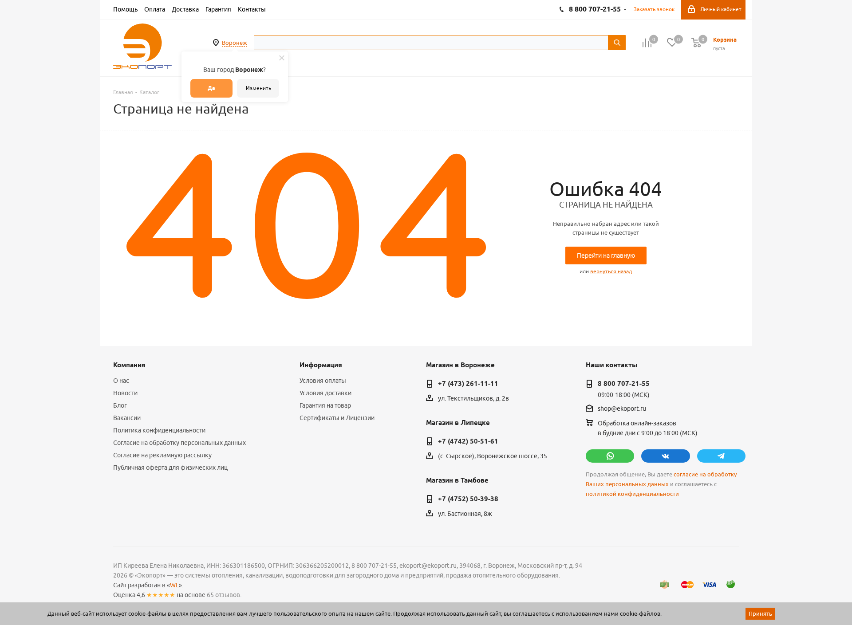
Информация (321, 365)
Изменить (258, 88)
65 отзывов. (224, 594)
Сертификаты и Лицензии (337, 417)
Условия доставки (325, 393)
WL (174, 585)
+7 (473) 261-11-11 (468, 384)
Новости (125, 393)
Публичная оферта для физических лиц (170, 467)
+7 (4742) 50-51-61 (468, 441)
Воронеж (234, 42)
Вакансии (127, 417)
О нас (121, 380)
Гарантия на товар (325, 405)
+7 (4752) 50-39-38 (468, 499)
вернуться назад (611, 271)
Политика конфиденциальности (159, 430)
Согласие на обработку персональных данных (179, 442)
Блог (120, 405)
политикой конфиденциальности (632, 494)
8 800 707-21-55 (624, 384)
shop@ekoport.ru (622, 409)
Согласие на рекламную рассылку (162, 455)
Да (211, 88)
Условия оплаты (323, 380)
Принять (760, 613)
